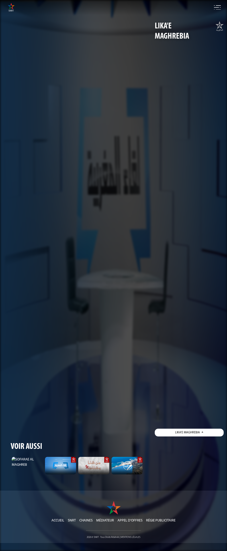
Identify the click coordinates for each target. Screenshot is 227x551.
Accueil (57, 520)
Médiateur (105, 520)
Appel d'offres (130, 520)
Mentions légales (130, 537)
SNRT (72, 520)
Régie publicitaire (161, 520)
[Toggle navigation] (217, 8)
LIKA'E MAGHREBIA (188, 432)
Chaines (86, 520)
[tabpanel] (27, 462)
